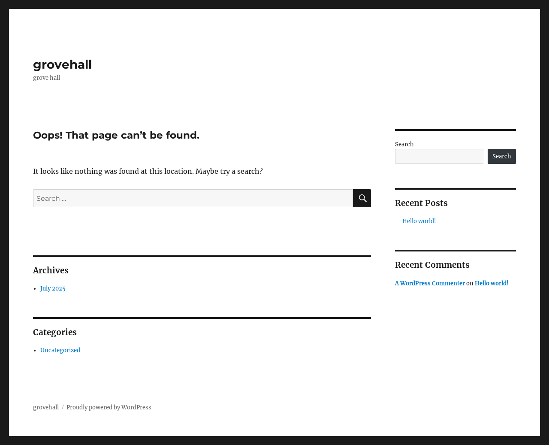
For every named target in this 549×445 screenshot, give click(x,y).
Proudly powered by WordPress (108, 407)
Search (404, 144)
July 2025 (53, 288)
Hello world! (419, 221)
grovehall (62, 64)
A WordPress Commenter (430, 283)
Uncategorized (60, 350)
